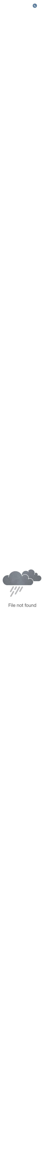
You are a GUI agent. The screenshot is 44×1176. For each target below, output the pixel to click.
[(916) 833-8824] (35, 6)
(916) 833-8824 (22, 584)
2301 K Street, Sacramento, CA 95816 (21, 581)
